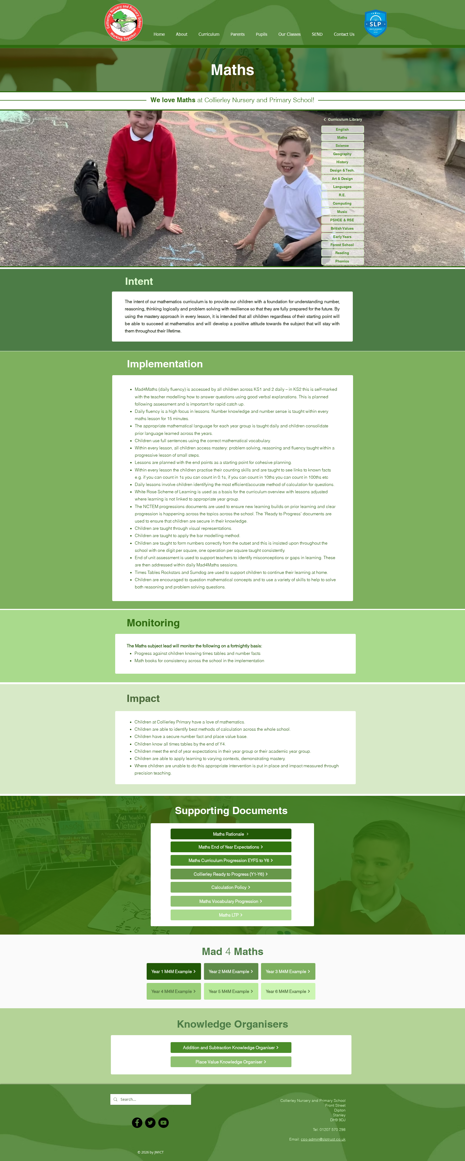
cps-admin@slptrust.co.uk (323, 1139)
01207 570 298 (333, 1129)
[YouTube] (163, 1122)
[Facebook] (137, 1122)
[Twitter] (150, 1122)
